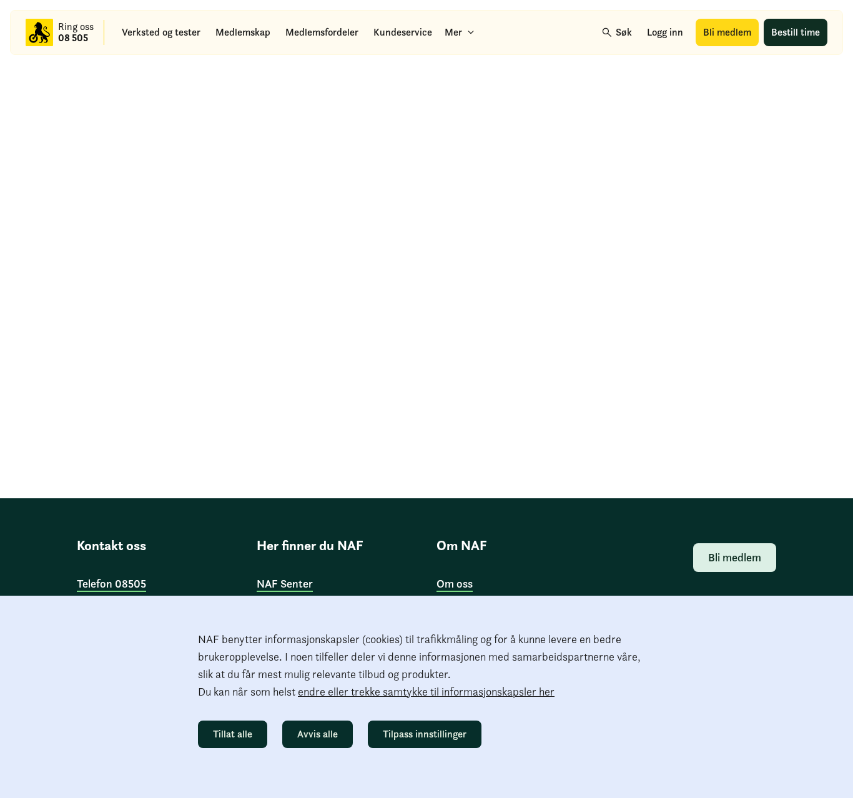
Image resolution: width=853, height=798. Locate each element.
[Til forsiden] (39, 32)
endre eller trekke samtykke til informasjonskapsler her (426, 691)
